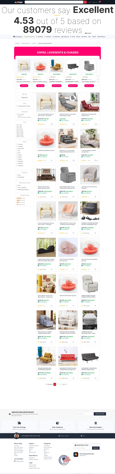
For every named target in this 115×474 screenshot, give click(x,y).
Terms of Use (32, 466)
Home (72, 36)
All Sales (17, 43)
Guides (16, 455)
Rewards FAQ (32, 452)
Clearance (47, 36)
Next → (64, 384)
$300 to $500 (20, 133)
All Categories (18, 36)
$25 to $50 (19, 127)
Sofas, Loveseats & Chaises (24, 117)
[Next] (98, 74)
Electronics (84, 36)
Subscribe (95, 448)
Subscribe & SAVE (99, 413)
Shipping (31, 447)
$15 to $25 (19, 126)
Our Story (16, 445)
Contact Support (64, 435)
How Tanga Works (18, 450)
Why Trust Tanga (18, 447)
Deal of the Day (48, 447)
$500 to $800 (20, 135)
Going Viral (65, 36)
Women (78, 36)
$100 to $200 (20, 130)
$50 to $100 (20, 129)
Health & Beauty (101, 36)
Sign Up (95, 2)
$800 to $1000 (20, 136)
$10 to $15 (19, 124)
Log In (90, 2)
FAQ (84, 435)
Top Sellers (39, 36)
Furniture (34, 43)
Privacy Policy (32, 465)
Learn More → (82, 455)
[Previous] (16, 74)
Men (89, 36)
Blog (15, 454)
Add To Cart (56, 85)
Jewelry (94, 36)
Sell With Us (32, 457)
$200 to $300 (20, 132)
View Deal (24, 85)
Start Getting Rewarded (86, 454)
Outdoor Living (47, 458)
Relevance (25, 97)
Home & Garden (25, 43)
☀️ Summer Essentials (29, 36)
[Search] (85, 2)
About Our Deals (18, 452)
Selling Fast (56, 36)
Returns (31, 449)
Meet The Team (18, 449)
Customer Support (33, 445)
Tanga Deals (19, 461)
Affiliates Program (33, 459)
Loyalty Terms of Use (34, 468)
